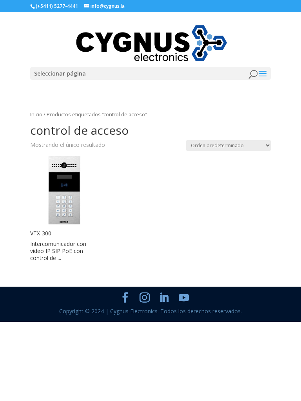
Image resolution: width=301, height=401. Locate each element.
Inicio (36, 114)
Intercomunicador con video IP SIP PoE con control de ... (58, 251)
